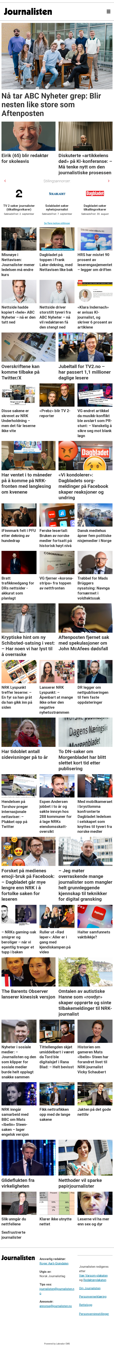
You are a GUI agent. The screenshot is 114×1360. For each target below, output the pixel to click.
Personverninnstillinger (94, 1314)
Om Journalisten (89, 1288)
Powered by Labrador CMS (57, 1344)
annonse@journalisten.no (55, 1306)
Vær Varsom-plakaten (93, 1275)
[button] (5, 181)
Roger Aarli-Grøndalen (53, 1263)
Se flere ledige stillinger (57, 223)
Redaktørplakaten (94, 1280)
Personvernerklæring (92, 1296)
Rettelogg (85, 1305)
